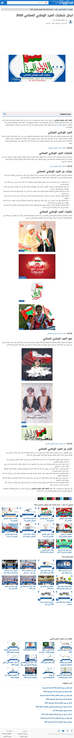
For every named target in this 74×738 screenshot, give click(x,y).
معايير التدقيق (7, 736)
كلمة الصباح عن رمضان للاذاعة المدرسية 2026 (57, 691)
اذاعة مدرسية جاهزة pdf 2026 (62, 710)
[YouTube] (63, 730)
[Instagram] (58, 730)
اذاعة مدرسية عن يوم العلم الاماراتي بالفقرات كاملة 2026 (54, 706)
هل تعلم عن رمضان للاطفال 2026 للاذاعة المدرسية (56, 695)
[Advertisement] (37, 40)
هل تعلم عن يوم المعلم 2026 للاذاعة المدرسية (57, 687)
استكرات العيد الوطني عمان (58, 166)
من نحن (25, 731)
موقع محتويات (61, 125)
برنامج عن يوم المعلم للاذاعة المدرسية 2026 (58, 722)
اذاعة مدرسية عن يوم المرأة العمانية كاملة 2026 (56, 714)
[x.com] (67, 730)
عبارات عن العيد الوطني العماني (56, 333)
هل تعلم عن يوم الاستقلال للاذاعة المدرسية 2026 (56, 718)
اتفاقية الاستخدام (6, 734)
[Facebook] (71, 730)
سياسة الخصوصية (22, 734)
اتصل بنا (9, 731)
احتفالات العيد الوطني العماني (57, 148)
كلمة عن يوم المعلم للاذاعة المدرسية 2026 (58, 703)
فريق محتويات (23, 736)
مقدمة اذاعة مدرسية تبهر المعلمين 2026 (59, 699)
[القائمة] (2, 3)
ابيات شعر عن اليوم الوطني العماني (55, 443)
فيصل (54, 20)
